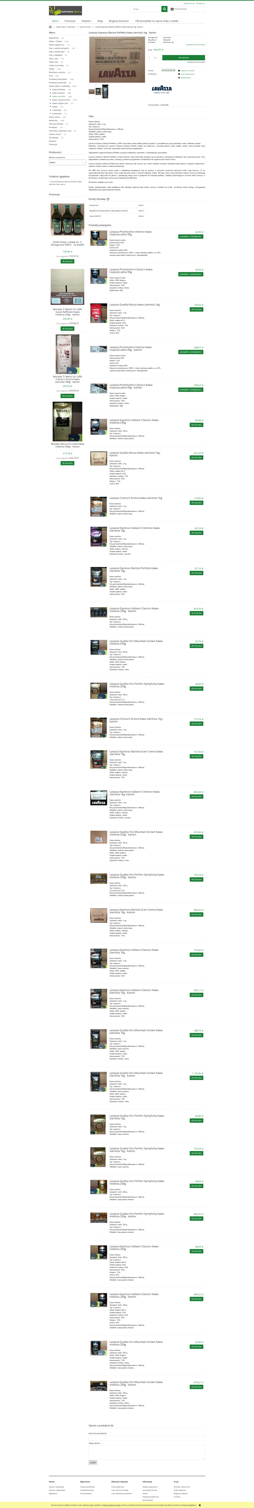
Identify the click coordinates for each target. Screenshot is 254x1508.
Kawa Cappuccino (60, 103)
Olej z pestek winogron (59, 48)
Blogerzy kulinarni (181, 1493)
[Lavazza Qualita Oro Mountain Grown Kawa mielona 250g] (98, 647)
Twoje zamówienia (87, 1487)
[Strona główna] (65, 10)
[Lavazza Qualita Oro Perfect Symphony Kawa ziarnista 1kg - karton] (98, 1157)
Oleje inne (53, 62)
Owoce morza (55, 134)
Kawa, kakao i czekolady (59, 86)
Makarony (53, 120)
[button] (186, 70)
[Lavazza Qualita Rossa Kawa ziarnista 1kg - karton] (98, 458)
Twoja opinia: (94, 1443)
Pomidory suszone (57, 72)
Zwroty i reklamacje (56, 1487)
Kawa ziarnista (58, 96)
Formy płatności (117, 1487)
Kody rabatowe (180, 1490)
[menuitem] (55, 21)
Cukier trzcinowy (56, 65)
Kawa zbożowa (58, 89)
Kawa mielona (58, 93)
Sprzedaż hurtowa (150, 1490)
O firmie (177, 1497)
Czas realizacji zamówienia (121, 1493)
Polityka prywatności (151, 1497)
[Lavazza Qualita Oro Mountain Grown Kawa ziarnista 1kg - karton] (98, 1082)
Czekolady (56, 110)
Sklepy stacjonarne (150, 1487)
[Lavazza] (162, 89)
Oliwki (51, 69)
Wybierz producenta (57, 157)
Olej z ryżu (53, 58)
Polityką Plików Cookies (111, 1505)
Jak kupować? (148, 1500)
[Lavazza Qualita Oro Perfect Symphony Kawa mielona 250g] (98, 691)
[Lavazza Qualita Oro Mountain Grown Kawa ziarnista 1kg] (98, 1039)
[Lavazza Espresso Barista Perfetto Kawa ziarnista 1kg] (98, 577)
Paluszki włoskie (56, 124)
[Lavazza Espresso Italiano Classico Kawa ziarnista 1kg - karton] (98, 998)
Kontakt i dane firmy (182, 1487)
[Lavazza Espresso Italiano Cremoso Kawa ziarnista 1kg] (98, 537)
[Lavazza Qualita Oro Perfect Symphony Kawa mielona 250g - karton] (98, 878)
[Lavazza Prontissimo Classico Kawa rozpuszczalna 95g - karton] (98, 388)
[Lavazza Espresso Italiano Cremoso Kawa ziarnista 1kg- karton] (98, 798)
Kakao (55, 106)
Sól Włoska (53, 137)
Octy (51, 75)
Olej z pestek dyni (57, 51)
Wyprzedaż (54, 38)
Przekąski (53, 127)
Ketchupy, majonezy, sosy (60, 130)
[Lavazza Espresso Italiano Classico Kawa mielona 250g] (98, 427)
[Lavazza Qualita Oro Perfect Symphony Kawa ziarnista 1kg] (98, 1124)
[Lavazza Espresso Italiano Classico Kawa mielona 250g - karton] (98, 612)
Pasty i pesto (54, 117)
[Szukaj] (164, 9)
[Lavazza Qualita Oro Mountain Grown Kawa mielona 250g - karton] (98, 837)
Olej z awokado (55, 55)
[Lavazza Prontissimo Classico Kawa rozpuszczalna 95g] (98, 276)
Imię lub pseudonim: (98, 1433)
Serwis (145, 1493)
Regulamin (53, 1493)
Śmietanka (57, 113)
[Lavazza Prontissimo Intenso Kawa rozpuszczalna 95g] (98, 238)
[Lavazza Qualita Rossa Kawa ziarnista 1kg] (98, 313)
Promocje (53, 144)
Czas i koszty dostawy (119, 1490)
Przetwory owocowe (57, 82)
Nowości (52, 141)
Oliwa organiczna (56, 45)
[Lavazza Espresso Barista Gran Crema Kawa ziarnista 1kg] (98, 759)
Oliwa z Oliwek (55, 41)
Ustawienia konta (87, 1490)
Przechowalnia (86, 1493)
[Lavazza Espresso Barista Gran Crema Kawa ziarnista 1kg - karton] (98, 915)
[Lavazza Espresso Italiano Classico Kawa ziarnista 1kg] (98, 958)
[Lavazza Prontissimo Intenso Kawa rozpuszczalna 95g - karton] (98, 349)
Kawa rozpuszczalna (61, 100)
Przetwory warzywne (58, 79)
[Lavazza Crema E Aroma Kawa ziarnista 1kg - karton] (98, 727)
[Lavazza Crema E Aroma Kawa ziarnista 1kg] (98, 507)
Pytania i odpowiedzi (57, 1490)
